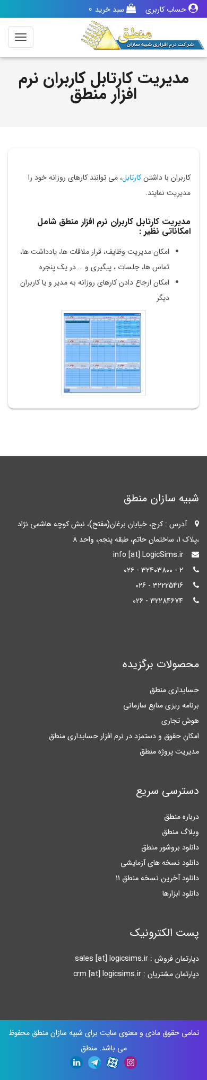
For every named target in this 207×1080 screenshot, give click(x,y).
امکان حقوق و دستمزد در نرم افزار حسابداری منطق (124, 736)
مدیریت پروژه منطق (169, 751)
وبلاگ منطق (180, 832)
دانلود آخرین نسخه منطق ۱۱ (157, 878)
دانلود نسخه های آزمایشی (159, 863)
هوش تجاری (180, 721)
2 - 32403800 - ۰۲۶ (153, 570)
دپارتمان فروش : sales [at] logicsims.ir (137, 958)
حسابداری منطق (174, 690)
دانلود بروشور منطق (170, 847)
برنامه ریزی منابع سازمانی (161, 705)
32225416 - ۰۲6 (159, 585)
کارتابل (131, 177)
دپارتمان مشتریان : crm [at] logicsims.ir (136, 974)
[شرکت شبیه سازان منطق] (142, 35)
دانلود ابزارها (180, 893)
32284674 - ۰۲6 (158, 601)
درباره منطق (181, 816)
